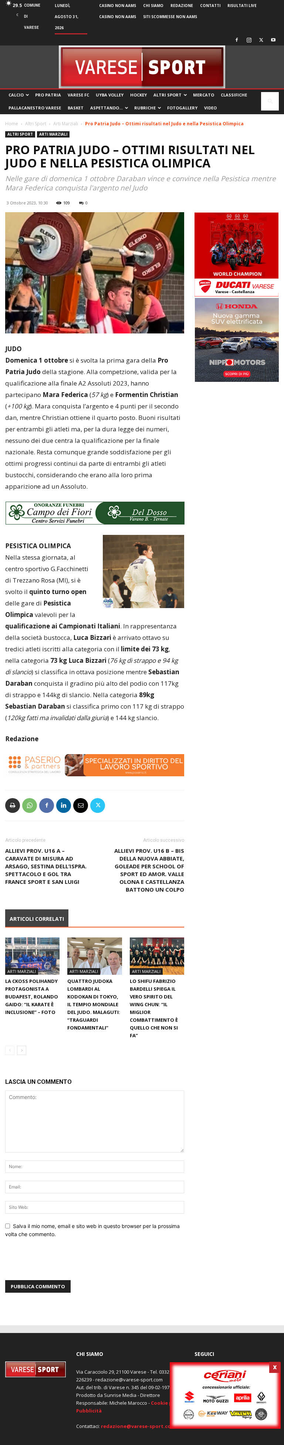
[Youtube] (273, 39)
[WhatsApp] (29, 805)
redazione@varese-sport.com (138, 1426)
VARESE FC (78, 95)
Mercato (203, 95)
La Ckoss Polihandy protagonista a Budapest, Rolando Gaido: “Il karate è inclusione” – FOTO (31, 996)
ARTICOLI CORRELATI (37, 918)
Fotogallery (182, 108)
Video (210, 108)
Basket (76, 108)
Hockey (138, 95)
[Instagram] (248, 39)
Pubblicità (89, 1410)
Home (11, 124)
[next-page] (21, 1050)
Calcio (16, 95)
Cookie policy (167, 1403)
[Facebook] (236, 39)
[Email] (80, 805)
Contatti (210, 5)
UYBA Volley (110, 95)
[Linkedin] (63, 805)
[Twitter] (261, 39)
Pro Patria (48, 95)
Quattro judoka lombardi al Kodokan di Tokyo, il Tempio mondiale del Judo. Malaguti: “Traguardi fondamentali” (93, 1004)
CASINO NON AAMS (117, 5)
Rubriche (145, 108)
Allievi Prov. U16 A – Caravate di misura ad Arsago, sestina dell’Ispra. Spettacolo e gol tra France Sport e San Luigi (46, 866)
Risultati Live (242, 5)
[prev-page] (9, 1050)
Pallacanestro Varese (35, 108)
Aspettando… (106, 108)
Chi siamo (153, 5)
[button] (270, 101)
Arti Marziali (65, 124)
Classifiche (234, 95)
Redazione (181, 5)
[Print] (12, 805)
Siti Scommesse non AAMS (170, 16)
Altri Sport (167, 95)
